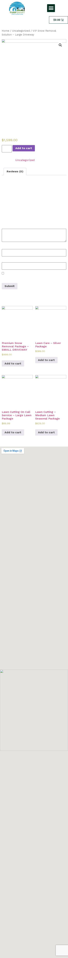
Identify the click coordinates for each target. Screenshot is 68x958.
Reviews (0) (15, 171)
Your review (11, 226)
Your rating (10, 216)
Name (7, 247)
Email (7, 260)
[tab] (15, 171)
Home (5, 30)
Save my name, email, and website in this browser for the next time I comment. (30, 278)
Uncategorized (21, 30)
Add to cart (23, 148)
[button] (51, 8)
